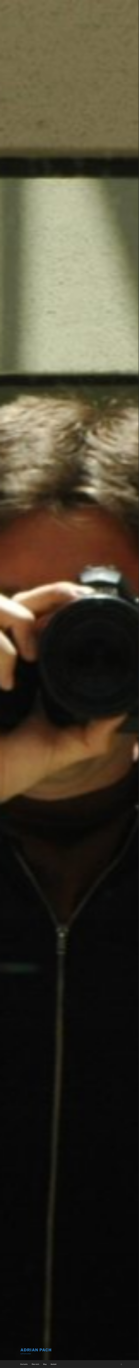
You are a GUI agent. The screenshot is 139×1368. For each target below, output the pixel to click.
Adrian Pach (36, 1350)
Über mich (35, 1364)
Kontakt (53, 1364)
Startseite (24, 1364)
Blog (45, 1364)
